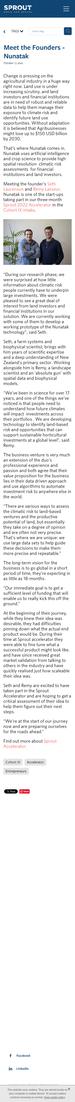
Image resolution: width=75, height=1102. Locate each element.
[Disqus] (37, 847)
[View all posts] (4, 32)
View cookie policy (54, 1097)
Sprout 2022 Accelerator (27, 204)
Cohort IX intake (19, 209)
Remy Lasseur (46, 188)
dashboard (32, 1084)
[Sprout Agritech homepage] (30, 9)
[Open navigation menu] (66, 9)
